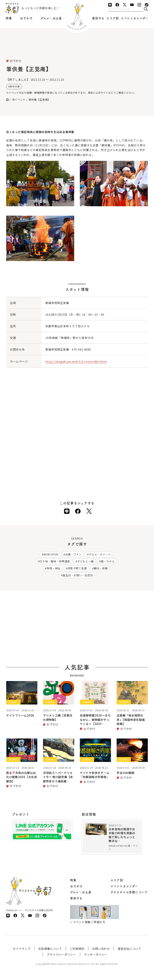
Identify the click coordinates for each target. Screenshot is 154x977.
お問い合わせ (101, 949)
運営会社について (129, 949)
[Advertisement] (77, 48)
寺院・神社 (53, 568)
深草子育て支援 (77, 568)
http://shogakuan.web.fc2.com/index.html (76, 361)
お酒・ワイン (73, 554)
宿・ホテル (108, 561)
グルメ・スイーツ (100, 554)
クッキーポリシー (96, 954)
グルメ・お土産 (51, 18)
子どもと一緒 (85, 561)
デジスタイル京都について (129, 892)
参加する (98, 18)
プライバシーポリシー (61, 954)
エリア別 (112, 18)
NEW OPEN (50, 554)
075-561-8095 (81, 349)
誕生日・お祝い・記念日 (78, 575)
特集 (9, 18)
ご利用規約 (77, 949)
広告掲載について (50, 949)
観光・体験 (101, 568)
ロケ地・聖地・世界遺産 (55, 561)
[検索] (146, 9)
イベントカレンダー (134, 18)
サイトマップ (22, 949)
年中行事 (15, 86)
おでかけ (26, 18)
